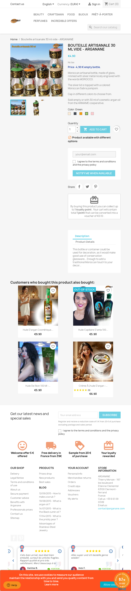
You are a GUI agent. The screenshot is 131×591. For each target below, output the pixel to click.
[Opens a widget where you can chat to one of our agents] (12, 585)
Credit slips (74, 486)
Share (79, 186)
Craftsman (56, 14)
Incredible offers (64, 21)
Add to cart (95, 129)
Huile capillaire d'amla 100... (93, 329)
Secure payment (19, 493)
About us (15, 489)
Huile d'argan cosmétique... (38, 329)
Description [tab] (82, 236)
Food (71, 14)
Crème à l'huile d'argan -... (93, 385)
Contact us (17, 4)
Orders (72, 482)
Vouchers (73, 494)
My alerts (73, 498)
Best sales (44, 482)
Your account (78, 468)
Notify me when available (94, 173)
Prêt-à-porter (102, 14)
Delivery (14, 473)
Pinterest (95, 186)
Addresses (74, 490)
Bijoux (83, 14)
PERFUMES (40, 21)
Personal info (75, 473)
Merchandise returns (79, 477)
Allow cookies (112, 584)
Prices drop (45, 473)
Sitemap (14, 517)
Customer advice (19, 497)
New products (47, 477)
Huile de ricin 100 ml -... (37, 385)
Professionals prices (21, 509)
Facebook (14, 538)
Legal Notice (17, 477)
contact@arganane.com (111, 508)
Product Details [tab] (85, 242)
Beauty (39, 14)
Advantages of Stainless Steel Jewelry (47, 527)
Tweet (87, 186)
